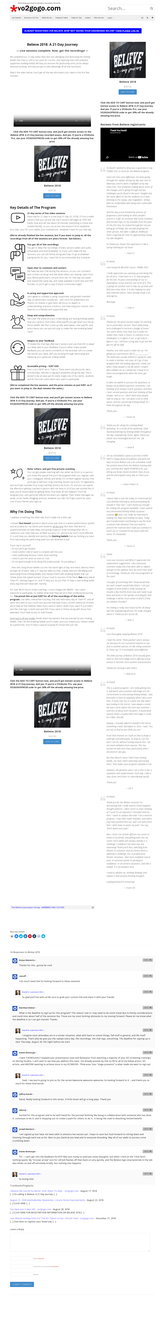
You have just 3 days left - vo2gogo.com (30, 1209)
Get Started (16, 18)
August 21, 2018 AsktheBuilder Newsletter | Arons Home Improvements (47, 1200)
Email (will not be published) (45, 1266)
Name (38, 1258)
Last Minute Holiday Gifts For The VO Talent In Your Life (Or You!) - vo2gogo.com (52, 1218)
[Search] (151, 8)
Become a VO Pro (31, 18)
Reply (146, 960)
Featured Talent (61, 18)
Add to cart (52, 195)
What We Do (47, 18)
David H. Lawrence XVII (32, 992)
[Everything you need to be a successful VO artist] (37, 10)
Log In (109, 18)
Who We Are (99, 18)
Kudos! (88, 18)
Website (36, 1274)
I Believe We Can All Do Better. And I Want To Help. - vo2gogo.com (44, 1190)
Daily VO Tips (76, 18)
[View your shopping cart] (152, 17)
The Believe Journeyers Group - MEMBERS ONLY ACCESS (37, 907)
